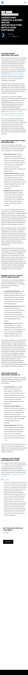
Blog (3, 12)
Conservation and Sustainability (10, 14)
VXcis (2, 465)
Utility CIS (8, 12)
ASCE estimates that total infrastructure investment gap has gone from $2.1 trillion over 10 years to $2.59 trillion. (13, 113)
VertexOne (10, 34)
